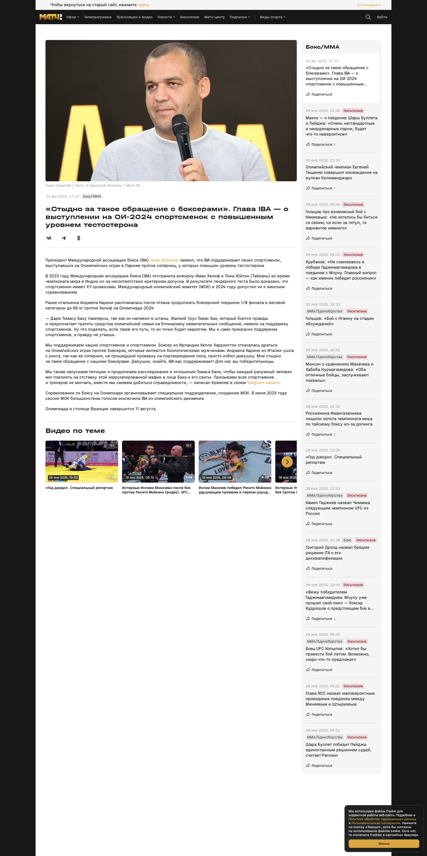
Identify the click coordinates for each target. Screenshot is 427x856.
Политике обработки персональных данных (382, 819)
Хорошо (384, 843)
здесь (143, 4)
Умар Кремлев (164, 260)
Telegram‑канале (263, 382)
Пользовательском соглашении (376, 823)
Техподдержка (371, 4)
